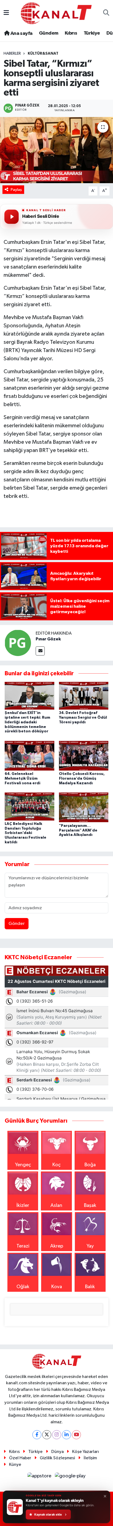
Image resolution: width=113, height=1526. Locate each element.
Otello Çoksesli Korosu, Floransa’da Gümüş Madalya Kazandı (82, 778)
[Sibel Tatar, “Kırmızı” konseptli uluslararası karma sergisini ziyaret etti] (56, 150)
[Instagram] (56, 1434)
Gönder (17, 923)
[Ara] (106, 13)
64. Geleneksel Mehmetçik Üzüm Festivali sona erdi (22, 778)
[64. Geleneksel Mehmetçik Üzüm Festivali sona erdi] (29, 755)
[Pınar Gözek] (18, 642)
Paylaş (16, 190)
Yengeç (23, 1164)
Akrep (56, 1246)
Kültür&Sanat (43, 53)
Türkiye (92, 33)
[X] (46, 1434)
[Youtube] (76, 1434)
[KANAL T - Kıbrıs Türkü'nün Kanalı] (56, 13)
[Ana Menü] (6, 13)
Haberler (12, 53)
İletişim (90, 1458)
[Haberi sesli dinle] (11, 217)
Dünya (57, 1452)
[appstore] (40, 1477)
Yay (90, 1246)
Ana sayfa (20, 33)
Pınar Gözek (48, 639)
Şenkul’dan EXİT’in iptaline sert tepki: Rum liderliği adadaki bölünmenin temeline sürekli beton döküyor (27, 722)
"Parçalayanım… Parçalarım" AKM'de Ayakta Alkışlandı (78, 830)
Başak (90, 1205)
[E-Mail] (40, 650)
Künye (15, 1465)
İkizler (22, 1205)
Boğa (90, 1164)
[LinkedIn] (66, 1434)
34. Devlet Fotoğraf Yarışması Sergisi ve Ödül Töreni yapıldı (83, 717)
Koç (56, 1164)
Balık (90, 1286)
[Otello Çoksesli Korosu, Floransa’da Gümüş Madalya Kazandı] (84, 755)
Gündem (48, 33)
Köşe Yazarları (85, 1452)
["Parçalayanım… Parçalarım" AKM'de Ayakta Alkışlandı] (84, 807)
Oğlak (22, 1286)
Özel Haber (20, 1458)
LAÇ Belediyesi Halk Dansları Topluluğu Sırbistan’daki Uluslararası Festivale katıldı (25, 833)
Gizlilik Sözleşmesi (57, 1458)
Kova (56, 1286)
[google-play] (70, 1477)
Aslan (56, 1205)
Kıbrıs (71, 33)
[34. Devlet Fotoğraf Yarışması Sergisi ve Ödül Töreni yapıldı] (84, 695)
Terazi (22, 1246)
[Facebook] (36, 1434)
